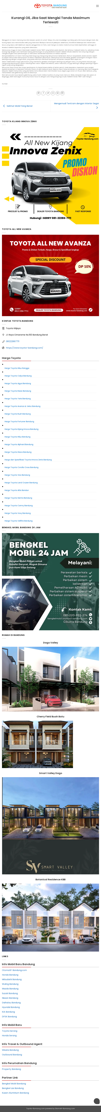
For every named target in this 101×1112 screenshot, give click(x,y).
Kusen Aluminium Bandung (15, 1092)
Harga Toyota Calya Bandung (18, 375)
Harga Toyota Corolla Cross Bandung (21, 467)
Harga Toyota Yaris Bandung (18, 398)
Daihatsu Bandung (11, 1002)
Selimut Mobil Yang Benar (19, 105)
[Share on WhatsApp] (38, 93)
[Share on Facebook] (43, 93)
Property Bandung (11, 1069)
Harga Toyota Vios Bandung (17, 475)
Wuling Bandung (10, 984)
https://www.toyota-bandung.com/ (24, 347)
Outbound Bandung (12, 1054)
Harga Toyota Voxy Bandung (18, 513)
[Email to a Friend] (53, 93)
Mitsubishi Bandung (12, 979)
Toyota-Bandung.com (35, 1108)
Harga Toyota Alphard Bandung (19, 444)
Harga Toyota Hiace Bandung (18, 452)
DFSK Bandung (9, 1016)
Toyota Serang (9, 1030)
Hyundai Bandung (11, 1007)
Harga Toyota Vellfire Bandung (18, 521)
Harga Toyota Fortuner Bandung (19, 421)
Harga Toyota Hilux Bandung (17, 436)
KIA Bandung (8, 1011)
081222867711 (12, 341)
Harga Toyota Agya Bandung (18, 383)
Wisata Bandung (10, 1050)
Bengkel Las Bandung (13, 1088)
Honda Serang (9, 1035)
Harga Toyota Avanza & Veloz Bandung (22, 406)
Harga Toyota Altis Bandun (17, 490)
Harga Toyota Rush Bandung (18, 414)
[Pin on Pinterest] (57, 93)
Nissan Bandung (10, 998)
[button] (97, 6)
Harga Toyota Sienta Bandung (18, 498)
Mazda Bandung (10, 988)
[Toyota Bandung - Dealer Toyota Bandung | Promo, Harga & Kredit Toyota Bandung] (50, 6)
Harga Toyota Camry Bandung (19, 505)
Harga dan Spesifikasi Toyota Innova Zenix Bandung (28, 459)
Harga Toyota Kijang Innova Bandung (21, 429)
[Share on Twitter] (48, 93)
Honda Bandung (10, 974)
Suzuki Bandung (10, 993)
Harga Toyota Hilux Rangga (17, 368)
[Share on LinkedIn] (62, 93)
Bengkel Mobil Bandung (14, 1083)
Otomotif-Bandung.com (14, 970)
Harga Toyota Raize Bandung (18, 391)
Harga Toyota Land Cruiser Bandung (21, 482)
